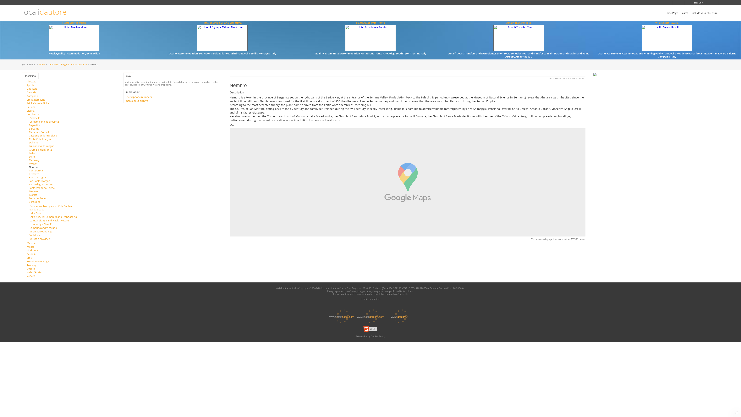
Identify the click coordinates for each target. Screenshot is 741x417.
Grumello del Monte (40, 149)
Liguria (31, 110)
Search (685, 13)
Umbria (31, 268)
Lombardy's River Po (41, 224)
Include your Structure (704, 13)
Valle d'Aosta (34, 272)
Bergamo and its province (74, 65)
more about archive (136, 101)
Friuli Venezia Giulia (38, 103)
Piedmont (32, 250)
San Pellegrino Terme (41, 184)
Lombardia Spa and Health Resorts (49, 220)
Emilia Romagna (36, 99)
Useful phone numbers (138, 97)
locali (44, 12)
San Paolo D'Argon (39, 181)
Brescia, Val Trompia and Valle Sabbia (51, 206)
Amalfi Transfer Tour (518, 23)
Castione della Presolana (43, 135)
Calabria (31, 92)
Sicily (29, 257)
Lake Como (36, 213)
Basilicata (32, 88)
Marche (31, 243)
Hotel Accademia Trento (370, 23)
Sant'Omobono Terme (42, 187)
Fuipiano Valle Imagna (41, 146)
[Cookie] (736, 412)
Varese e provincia (40, 238)
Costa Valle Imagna (40, 139)
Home (42, 65)
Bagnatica (34, 125)
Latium (31, 107)
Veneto (31, 276)
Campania (32, 96)
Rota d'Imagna (37, 177)
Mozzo (33, 163)
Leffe (32, 156)
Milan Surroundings (41, 231)
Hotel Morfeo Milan (74, 23)
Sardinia (31, 254)
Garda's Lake (37, 209)
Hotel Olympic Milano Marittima (222, 23)
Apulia (30, 85)
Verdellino (35, 201)
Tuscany (31, 265)
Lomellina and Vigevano (43, 227)
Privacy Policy (363, 336)
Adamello (35, 118)
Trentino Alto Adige (38, 261)
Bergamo (34, 128)
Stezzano (34, 191)
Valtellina (35, 235)
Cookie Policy (378, 336)
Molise (30, 246)
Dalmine (33, 142)
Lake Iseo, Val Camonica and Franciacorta (53, 216)
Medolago (35, 160)
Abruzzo (31, 81)
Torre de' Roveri (38, 198)
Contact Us (374, 298)
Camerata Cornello (39, 132)
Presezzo (34, 174)
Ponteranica (36, 170)
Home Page (671, 13)
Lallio (32, 153)
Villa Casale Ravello (667, 23)
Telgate (33, 194)
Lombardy (53, 65)
